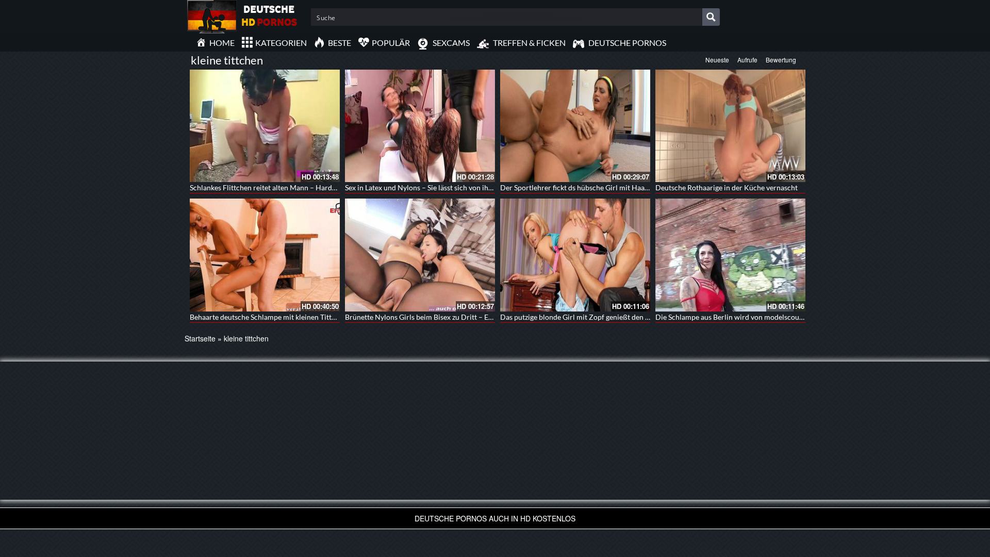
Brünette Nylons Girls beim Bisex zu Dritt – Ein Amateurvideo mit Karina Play (469, 317)
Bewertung (781, 59)
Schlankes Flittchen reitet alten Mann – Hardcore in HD (278, 187)
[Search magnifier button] (711, 17)
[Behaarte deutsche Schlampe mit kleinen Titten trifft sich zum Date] (265, 255)
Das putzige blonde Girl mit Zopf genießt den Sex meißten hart (599, 317)
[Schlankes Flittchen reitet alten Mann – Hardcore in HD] (265, 126)
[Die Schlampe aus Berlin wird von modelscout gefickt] (730, 255)
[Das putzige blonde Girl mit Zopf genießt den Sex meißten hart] (575, 255)
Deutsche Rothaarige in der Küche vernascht (726, 187)
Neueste (717, 59)
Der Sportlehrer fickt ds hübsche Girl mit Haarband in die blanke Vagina (614, 187)
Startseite (200, 338)
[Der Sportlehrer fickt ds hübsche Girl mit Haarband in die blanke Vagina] (575, 126)
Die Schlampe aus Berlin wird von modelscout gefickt (739, 317)
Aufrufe (747, 59)
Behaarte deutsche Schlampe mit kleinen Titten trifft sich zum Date (296, 317)
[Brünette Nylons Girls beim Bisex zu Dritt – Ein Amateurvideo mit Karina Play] (420, 255)
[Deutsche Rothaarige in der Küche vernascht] (730, 126)
